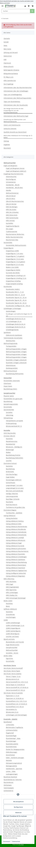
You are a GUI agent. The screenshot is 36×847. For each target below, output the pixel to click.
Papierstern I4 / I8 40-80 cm (15, 698)
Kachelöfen (9, 223)
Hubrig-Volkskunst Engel (14, 543)
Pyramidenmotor (11, 747)
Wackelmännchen (11, 441)
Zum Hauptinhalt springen (8, 1)
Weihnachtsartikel (12, 650)
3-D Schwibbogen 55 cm (13, 321)
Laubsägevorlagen (12, 774)
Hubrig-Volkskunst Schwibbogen (16, 557)
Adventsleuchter (11, 176)
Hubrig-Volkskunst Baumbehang (16, 562)
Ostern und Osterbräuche (12, 125)
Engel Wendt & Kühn (12, 645)
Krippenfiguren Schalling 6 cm (15, 275)
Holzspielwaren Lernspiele (14, 421)
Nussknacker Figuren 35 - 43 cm (16, 300)
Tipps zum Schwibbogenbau (13, 94)
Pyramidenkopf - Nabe (13, 738)
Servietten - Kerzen (12, 653)
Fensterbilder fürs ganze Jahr (13, 399)
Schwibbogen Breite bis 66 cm (15, 324)
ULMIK (6, 620)
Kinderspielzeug (11, 423)
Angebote (7, 144)
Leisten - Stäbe (10, 771)
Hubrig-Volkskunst (9, 515)
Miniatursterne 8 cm (12, 679)
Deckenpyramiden (12, 368)
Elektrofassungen (11, 752)
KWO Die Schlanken (12, 212)
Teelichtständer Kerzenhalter (13, 338)
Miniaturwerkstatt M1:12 (14, 426)
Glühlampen (8, 785)
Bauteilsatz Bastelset (10, 777)
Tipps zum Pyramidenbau (12, 101)
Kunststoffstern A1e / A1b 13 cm (16, 701)
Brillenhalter (10, 471)
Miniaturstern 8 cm (12, 712)
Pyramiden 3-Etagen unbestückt (16, 363)
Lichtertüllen (10, 725)
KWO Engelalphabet (12, 587)
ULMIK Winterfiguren (12, 634)
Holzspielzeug (8, 418)
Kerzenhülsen (10, 755)
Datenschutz (16, 841)
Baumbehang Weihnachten (15, 374)
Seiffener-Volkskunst (10, 609)
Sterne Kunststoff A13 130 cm (15, 690)
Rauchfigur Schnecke (12, 499)
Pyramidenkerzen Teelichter (13, 779)
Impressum (6, 841)
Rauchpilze (9, 502)
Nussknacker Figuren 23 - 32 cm (16, 297)
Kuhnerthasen (10, 482)
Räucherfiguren (11, 179)
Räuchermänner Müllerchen (15, 234)
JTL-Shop (21, 844)
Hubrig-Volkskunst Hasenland (15, 568)
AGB (5, 59)
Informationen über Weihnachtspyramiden (17, 98)
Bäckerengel (10, 450)
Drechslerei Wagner (10, 510)
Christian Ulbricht (9, 436)
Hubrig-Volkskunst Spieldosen (15, 559)
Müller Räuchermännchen (14, 237)
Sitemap (6, 141)
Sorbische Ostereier (10, 128)
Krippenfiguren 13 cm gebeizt (15, 262)
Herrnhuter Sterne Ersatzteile (13, 693)
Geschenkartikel (9, 410)
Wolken (8, 452)
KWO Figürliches (11, 590)
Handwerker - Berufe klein (14, 187)
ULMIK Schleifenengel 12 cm (15, 625)
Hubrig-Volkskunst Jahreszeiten (16, 548)
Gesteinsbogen (11, 311)
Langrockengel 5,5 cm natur (15, 488)
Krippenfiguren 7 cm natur (14, 253)
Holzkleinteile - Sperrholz (14, 769)
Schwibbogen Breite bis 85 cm (15, 327)
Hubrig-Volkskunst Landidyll (15, 537)
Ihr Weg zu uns (8, 77)
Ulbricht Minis (10, 198)
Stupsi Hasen (8, 386)
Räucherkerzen (8, 782)
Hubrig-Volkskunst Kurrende (15, 546)
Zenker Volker (8, 656)
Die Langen (9, 229)
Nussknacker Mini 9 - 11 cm (15, 292)
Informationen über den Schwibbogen (16, 91)
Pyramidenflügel (11, 736)
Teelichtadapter (9, 788)
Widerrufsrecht (8, 66)
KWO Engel (9, 584)
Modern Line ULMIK (12, 267)
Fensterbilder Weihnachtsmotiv (16, 245)
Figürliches (9, 658)
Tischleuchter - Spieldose (14, 513)
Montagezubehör (11, 766)
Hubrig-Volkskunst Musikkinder (16, 529)
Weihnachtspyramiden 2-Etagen (16, 349)
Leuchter (9, 460)
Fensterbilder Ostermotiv (12, 381)
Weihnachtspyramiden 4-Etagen (16, 354)
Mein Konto (7, 49)
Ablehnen (18, 812)
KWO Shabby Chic (11, 595)
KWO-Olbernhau (9, 579)
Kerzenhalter (8, 407)
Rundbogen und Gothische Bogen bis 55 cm (19, 315)
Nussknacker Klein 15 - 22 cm (15, 295)
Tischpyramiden (11, 346)
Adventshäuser (11, 365)
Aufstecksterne (8, 790)
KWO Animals (10, 220)
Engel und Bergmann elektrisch (16, 171)
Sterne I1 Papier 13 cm (13, 676)
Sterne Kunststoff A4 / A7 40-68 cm (17, 687)
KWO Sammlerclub (10, 80)
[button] (25, 6)
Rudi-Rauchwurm (11, 504)
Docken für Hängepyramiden (15, 749)
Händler (8, 190)
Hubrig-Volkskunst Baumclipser (16, 565)
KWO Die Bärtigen (11, 207)
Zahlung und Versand (11, 52)
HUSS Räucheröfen (10, 433)
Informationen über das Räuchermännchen (18, 87)
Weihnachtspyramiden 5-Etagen (16, 357)
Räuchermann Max (12, 240)
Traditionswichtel (11, 231)
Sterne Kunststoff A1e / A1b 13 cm (17, 682)
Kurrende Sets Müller (13, 273)
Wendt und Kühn (9, 639)
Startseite (7, 38)
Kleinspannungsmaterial (14, 763)
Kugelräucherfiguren (12, 226)
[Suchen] (32, 11)
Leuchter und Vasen (12, 636)
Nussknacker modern (13, 289)
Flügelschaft (10, 733)
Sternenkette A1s (11, 709)
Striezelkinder (10, 614)
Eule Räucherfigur (11, 474)
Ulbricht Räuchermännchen (15, 201)
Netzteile (9, 760)
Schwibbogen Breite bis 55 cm (15, 319)
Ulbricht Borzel (11, 196)
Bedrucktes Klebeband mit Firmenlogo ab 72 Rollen (18, 136)
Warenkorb (7, 148)
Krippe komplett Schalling (14, 284)
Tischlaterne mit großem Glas (15, 507)
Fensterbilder (8, 242)
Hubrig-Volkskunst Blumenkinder (16, 526)
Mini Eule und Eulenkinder (14, 491)
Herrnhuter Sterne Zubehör (12, 674)
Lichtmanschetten (11, 730)
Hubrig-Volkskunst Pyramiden (15, 554)
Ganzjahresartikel (11, 647)
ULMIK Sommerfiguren (13, 631)
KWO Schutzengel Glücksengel (16, 598)
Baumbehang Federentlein (14, 458)
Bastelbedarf (8, 722)
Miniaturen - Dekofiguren (14, 447)
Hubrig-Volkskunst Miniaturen (15, 540)
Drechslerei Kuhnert (10, 463)
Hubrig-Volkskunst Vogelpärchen (16, 570)
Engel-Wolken (10, 477)
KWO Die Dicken (11, 209)
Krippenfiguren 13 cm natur (15, 259)
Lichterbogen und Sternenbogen (16, 715)
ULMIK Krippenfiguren (13, 628)
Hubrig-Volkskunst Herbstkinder (16, 532)
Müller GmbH (8, 601)
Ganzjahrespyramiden (11, 404)
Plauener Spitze (9, 396)
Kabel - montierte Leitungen (15, 758)
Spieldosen (7, 332)
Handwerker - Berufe (12, 185)
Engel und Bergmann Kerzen (15, 168)
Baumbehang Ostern (10, 389)
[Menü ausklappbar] (2, 5)
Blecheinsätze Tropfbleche (14, 727)
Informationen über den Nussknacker (16, 105)
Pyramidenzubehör (12, 744)
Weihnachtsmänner (12, 193)
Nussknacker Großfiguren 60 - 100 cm (18, 306)
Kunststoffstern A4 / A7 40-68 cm (16, 704)
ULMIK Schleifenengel (13, 623)
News (5, 45)
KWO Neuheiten (11, 581)
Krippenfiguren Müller (13, 270)
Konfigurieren (18, 807)
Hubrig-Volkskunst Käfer (14, 524)
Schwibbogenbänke (12, 330)
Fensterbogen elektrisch (13, 480)
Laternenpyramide (12, 496)
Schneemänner (11, 182)
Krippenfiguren (8, 248)
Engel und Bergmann (10, 165)
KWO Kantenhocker (12, 218)
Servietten (9, 412)
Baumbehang (8, 401)
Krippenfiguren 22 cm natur (15, 264)
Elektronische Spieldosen (14, 335)
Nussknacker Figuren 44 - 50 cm (16, 303)
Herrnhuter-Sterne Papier (12, 671)
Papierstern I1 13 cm (12, 696)
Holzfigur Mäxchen (12, 493)
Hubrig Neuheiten (12, 518)
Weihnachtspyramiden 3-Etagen (16, 352)
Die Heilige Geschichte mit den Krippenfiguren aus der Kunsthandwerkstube (13, 110)
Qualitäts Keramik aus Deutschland (15, 132)
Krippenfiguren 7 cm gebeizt (15, 256)
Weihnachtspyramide (10, 343)
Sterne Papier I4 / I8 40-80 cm (15, 685)
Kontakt (6, 42)
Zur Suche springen (24, 1)
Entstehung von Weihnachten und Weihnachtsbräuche (15, 120)
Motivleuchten (10, 341)
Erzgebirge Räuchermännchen (13, 174)
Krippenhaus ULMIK (12, 251)
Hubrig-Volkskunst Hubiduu (15, 521)
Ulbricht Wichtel (11, 204)
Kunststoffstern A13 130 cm (15, 707)
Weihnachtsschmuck (10, 371)
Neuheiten (9, 439)
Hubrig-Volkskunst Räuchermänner (17, 551)
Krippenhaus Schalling (13, 281)
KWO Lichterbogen (12, 592)
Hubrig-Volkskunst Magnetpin (15, 576)
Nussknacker (8, 286)
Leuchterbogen (11, 617)
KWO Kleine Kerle (11, 215)
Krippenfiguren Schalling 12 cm (16, 278)
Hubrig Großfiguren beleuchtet (16, 573)
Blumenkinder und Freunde (15, 642)
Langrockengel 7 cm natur (14, 485)
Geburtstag (9, 415)
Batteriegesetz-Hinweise (11, 70)
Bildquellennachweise (11, 73)
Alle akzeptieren (18, 801)
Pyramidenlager (11, 741)
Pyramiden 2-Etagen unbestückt (16, 360)
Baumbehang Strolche (13, 455)
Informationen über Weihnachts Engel (16, 116)
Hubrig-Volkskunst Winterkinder (16, 535)
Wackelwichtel (10, 444)
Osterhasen (7, 383)
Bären (8, 606)
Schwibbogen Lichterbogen (12, 308)
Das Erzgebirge (8, 84)
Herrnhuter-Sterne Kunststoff (13, 668)
